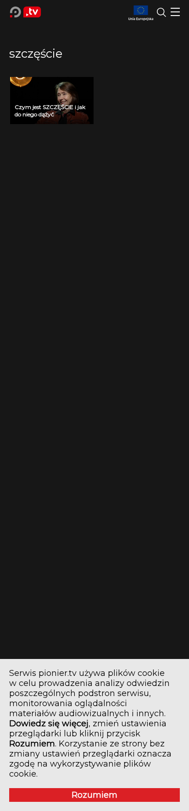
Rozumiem (94, 795)
